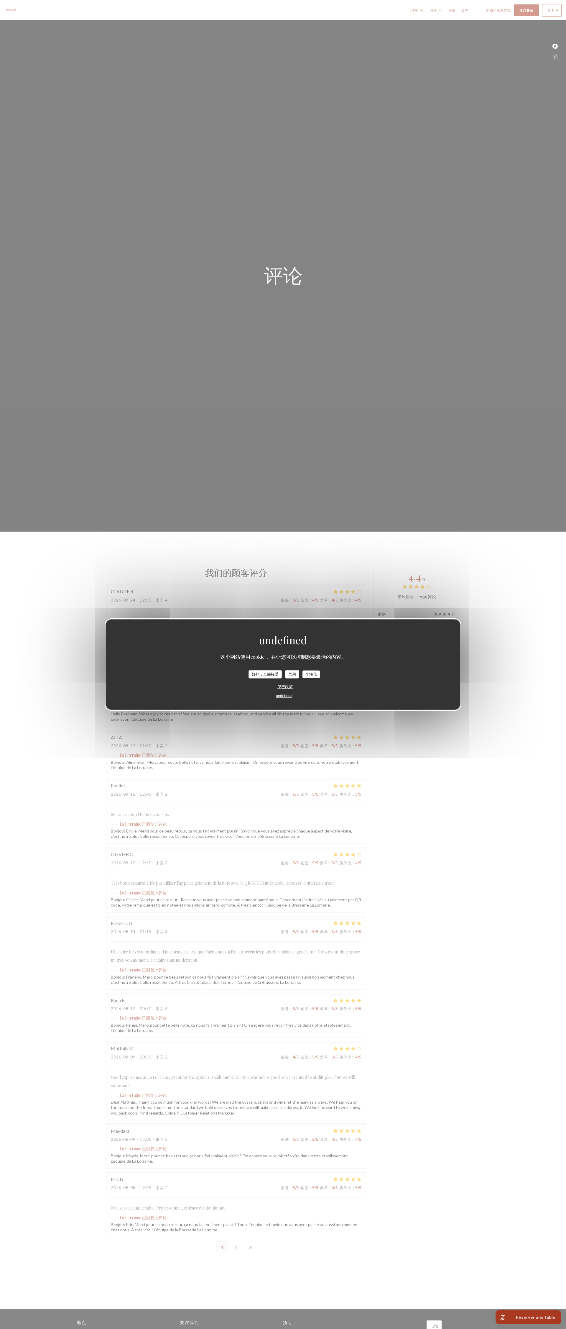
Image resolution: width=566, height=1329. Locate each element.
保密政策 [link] (285, 686)
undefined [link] (284, 695)
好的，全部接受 (265, 674)
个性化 (311, 674)
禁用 (292, 674)
